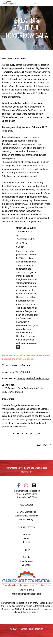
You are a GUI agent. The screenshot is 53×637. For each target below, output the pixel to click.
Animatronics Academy (26, 515)
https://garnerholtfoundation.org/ (33, 378)
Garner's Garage (26, 519)
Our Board (26, 534)
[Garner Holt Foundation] (9, 3)
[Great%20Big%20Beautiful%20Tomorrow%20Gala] (14, 433)
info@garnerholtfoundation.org (26, 593)
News (26, 538)
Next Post (41, 444)
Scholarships (26, 561)
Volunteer (26, 565)
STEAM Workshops (26, 512)
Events (26, 542)
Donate (26, 557)
